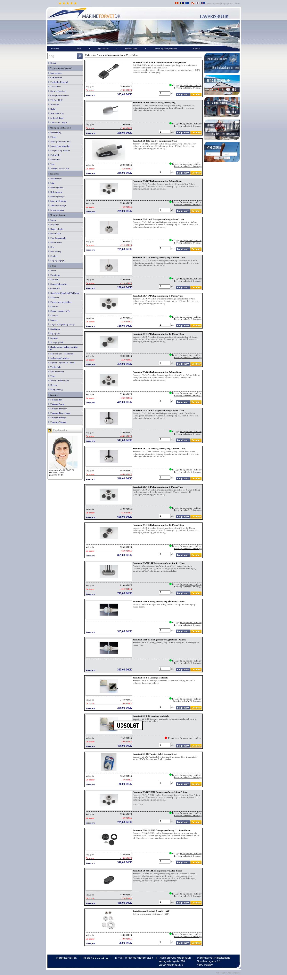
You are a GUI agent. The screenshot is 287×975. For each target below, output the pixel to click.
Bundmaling (55, 132)
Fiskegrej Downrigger (59, 413)
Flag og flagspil (56, 260)
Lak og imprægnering (59, 146)
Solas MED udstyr (58, 201)
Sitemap (210, 3)
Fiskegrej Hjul (56, 400)
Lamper (53, 320)
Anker (52, 270)
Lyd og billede (56, 118)
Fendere (53, 256)
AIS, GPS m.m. (56, 113)
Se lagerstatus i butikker (190, 85)
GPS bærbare (55, 77)
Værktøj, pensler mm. (59, 168)
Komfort (53, 306)
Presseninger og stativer (60, 302)
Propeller (54, 224)
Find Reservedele (57, 238)
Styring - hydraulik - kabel (62, 362)
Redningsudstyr (56, 196)
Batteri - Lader (56, 229)
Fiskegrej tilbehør (57, 417)
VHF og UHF (55, 100)
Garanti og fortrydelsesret (165, 48)
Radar (52, 109)
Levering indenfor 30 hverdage (187, 701)
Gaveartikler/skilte (58, 284)
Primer (52, 137)
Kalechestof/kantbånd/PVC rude (64, 293)
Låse (51, 183)
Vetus (52, 376)
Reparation (54, 159)
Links (231, 3)
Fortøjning (54, 275)
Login (224, 3)
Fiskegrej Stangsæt (58, 408)
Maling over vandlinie (59, 141)
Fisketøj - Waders (57, 422)
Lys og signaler (56, 210)
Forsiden (55, 48)
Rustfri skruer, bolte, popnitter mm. (63, 348)
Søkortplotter (55, 73)
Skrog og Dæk (56, 342)
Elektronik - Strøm (58, 122)
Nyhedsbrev (103, 48)
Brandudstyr (55, 178)
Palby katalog (56, 389)
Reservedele (55, 233)
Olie (51, 247)
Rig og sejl (54, 333)
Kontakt (196, 48)
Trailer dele (55, 367)
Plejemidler (55, 155)
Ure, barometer (56, 371)
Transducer (55, 86)
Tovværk (53, 279)
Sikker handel (131, 48)
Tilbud (78, 48)
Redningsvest (55, 192)
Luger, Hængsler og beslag (62, 324)
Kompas (53, 315)
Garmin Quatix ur (57, 91)
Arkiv (237, 3)
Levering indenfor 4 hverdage (187, 936)
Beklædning (55, 251)
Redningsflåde (56, 187)
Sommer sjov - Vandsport (61, 353)
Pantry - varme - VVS (59, 311)
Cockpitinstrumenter (59, 95)
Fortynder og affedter (59, 150)
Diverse (53, 385)
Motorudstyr (55, 242)
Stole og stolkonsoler (59, 358)
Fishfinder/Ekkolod (58, 82)
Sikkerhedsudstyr (57, 205)
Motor (52, 220)
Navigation (54, 329)
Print (217, 3)
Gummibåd (55, 288)
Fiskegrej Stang (56, 404)
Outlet (52, 63)
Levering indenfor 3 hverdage (187, 88)
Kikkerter (54, 297)
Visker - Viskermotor (59, 380)
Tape (52, 164)
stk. (172, 93)
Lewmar (53, 338)
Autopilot (54, 104)
